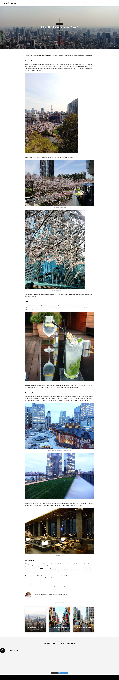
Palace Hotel (53, 505)
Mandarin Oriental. (37, 505)
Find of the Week (75, 3)
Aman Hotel (80, 503)
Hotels (33, 3)
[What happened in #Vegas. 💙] (44, 662)
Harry (66, 294)
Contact (85, 3)
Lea (59, 30)
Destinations (42, 3)
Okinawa (61, 577)
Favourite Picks (63, 3)
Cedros (41, 568)
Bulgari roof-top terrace (60, 385)
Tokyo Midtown (36, 157)
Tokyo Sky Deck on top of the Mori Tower (71, 66)
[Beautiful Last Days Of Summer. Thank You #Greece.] (14, 662)
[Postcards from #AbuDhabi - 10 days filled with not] (74, 662)
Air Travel (52, 3)
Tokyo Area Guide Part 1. (61, 575)
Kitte (65, 398)
